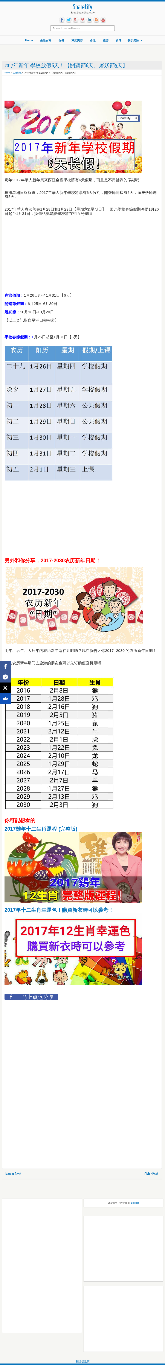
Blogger (135, 1202)
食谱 (118, 40)
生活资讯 (17, 72)
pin (82, 19)
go (75, 19)
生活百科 (45, 40)
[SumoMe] (5, 698)
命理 (93, 40)
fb (61, 19)
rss (96, 19)
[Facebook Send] (5, 677)
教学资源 (133, 40)
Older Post (151, 1174)
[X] (5, 687)
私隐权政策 (83, 1361)
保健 (61, 40)
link (89, 19)
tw (68, 19)
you (103, 19)
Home (29, 40)
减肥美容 (77, 40)
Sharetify (82, 7)
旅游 (105, 40)
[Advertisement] (39, 88)
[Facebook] (5, 666)
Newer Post (13, 1174)
